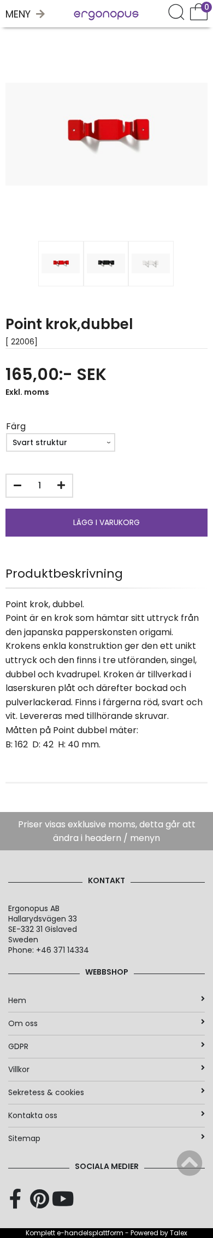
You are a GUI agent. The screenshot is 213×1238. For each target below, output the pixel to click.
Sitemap (24, 1138)
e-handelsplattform (90, 1232)
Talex (178, 1232)
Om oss (23, 1023)
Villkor (18, 1069)
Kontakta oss (32, 1115)
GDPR (18, 1046)
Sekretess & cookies (46, 1092)
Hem (17, 1000)
